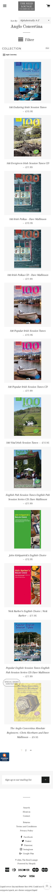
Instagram (28, 849)
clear (47, 48)
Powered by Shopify (27, 863)
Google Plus (28, 853)
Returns (26, 822)
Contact (26, 816)
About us (26, 812)
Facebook (28, 837)
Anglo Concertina (11, 55)
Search (26, 807)
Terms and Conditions (26, 826)
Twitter (28, 841)
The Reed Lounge (30, 860)
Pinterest (28, 845)
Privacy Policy (26, 830)
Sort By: (14, 21)
